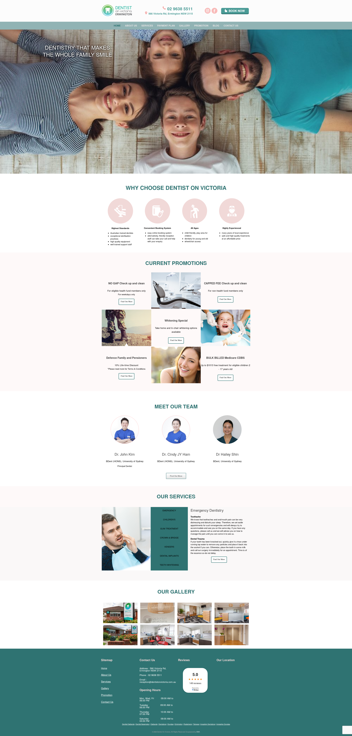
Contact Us (107, 702)
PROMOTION (201, 25)
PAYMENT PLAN (166, 25)
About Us (106, 675)
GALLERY (184, 25)
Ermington (178, 724)
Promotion (106, 695)
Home (104, 668)
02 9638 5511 (180, 9)
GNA (198, 732)
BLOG (216, 25)
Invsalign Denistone (207, 724)
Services (106, 681)
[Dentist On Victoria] (117, 10)
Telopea (196, 724)
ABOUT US (131, 25)
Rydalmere (188, 724)
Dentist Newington (142, 724)
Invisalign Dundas (223, 724)
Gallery (105, 688)
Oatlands (154, 724)
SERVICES (147, 25)
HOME (117, 25)
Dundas (171, 724)
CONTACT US (231, 25)
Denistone (162, 724)
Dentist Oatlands (128, 724)
